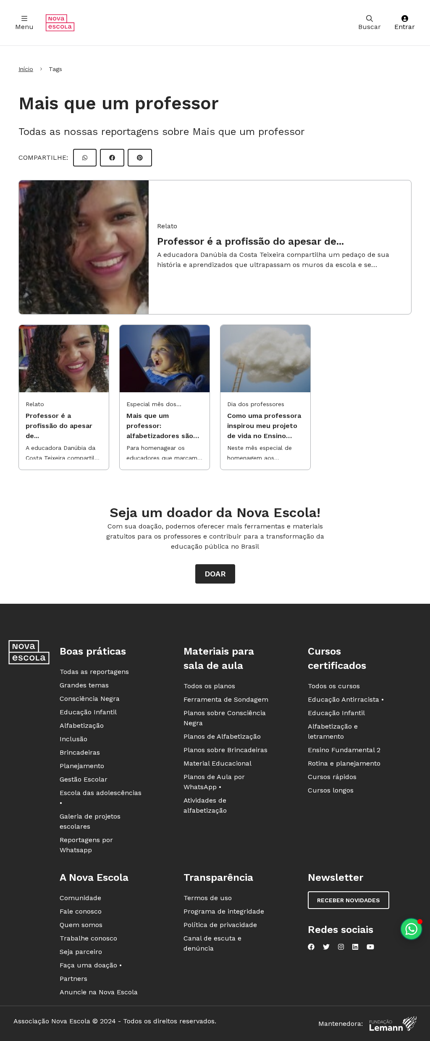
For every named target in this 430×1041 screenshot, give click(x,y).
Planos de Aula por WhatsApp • (214, 782)
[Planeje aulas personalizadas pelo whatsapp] (411, 929)
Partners (73, 979)
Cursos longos (331, 790)
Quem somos (81, 925)
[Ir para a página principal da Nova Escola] (60, 23)
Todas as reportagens (94, 672)
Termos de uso (208, 898)
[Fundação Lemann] (393, 1023)
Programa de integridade (224, 911)
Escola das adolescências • (101, 798)
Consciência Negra (90, 699)
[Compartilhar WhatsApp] (85, 157)
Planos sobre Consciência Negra (225, 718)
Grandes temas (84, 685)
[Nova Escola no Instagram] (341, 946)
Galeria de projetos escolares (90, 821)
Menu (24, 27)
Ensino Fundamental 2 (344, 750)
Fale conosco (81, 911)
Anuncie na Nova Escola (99, 992)
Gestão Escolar (84, 779)
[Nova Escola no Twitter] (326, 946)
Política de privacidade (220, 925)
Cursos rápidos (332, 777)
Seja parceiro (81, 952)
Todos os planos (209, 686)
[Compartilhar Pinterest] (140, 157)
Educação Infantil (88, 712)
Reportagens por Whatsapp (86, 845)
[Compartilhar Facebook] (112, 157)
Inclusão (73, 739)
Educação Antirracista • (346, 699)
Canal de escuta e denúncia (212, 943)
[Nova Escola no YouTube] (370, 946)
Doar (215, 573)
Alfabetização (82, 725)
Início (25, 69)
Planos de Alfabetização (222, 736)
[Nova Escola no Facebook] (311, 946)
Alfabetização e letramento (333, 731)
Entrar (404, 27)
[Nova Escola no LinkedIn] (355, 946)
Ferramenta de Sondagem (226, 699)
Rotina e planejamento (344, 763)
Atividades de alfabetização (205, 805)
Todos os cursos (334, 686)
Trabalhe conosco (88, 938)
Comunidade (80, 898)
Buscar (369, 27)
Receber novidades (348, 900)
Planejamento (82, 766)
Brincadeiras (80, 752)
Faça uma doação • (91, 965)
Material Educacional (218, 763)
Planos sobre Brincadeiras (225, 750)
